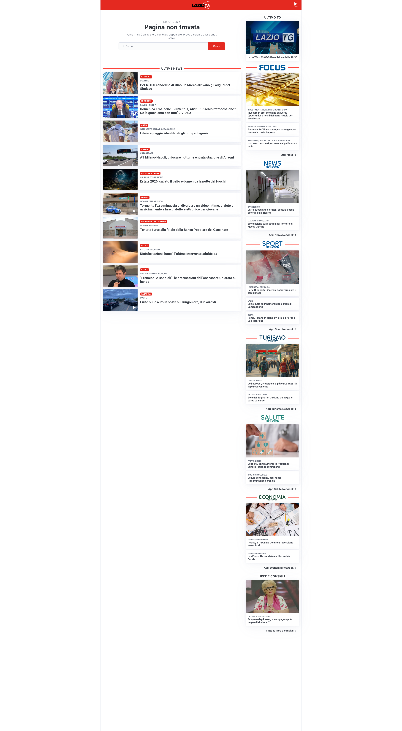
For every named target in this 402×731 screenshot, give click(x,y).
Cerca (216, 46)
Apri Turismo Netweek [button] (279, 408)
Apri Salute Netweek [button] (280, 489)
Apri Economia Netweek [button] (278, 567)
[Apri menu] (106, 5)
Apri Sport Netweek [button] (281, 329)
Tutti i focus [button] (286, 154)
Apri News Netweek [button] (281, 234)
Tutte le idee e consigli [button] (279, 630)
